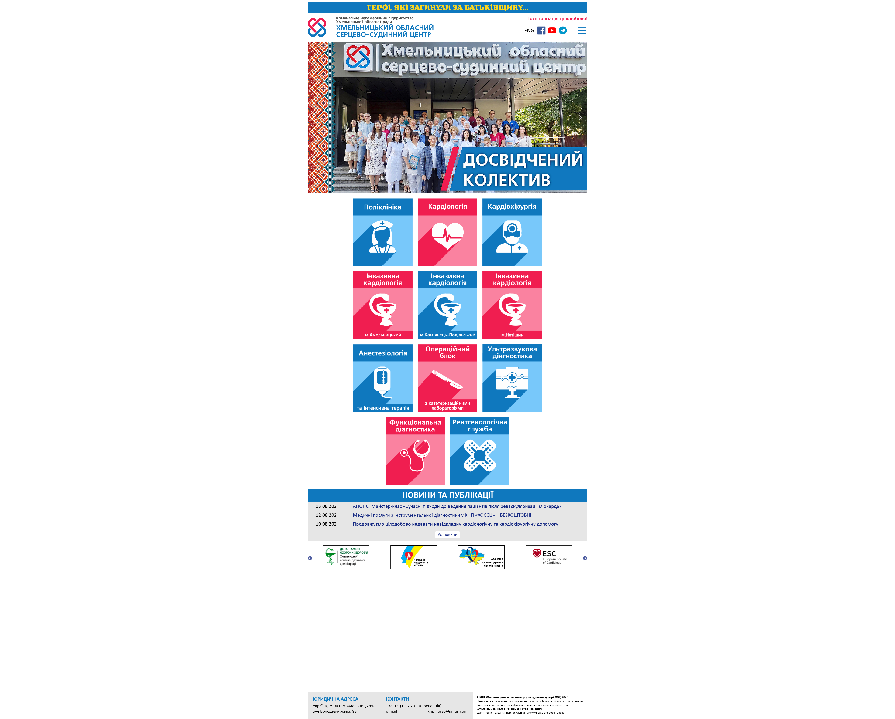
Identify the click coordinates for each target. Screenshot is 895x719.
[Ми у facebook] (541, 31)
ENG (529, 31)
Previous (310, 558)
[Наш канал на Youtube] (552, 31)
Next (585, 558)
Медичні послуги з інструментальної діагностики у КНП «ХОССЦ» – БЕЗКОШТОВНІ (442, 515)
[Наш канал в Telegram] (563, 31)
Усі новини (447, 534)
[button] (315, 117)
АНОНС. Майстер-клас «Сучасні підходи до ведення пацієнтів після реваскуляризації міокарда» (457, 506)
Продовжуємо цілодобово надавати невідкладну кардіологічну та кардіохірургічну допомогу (455, 524)
